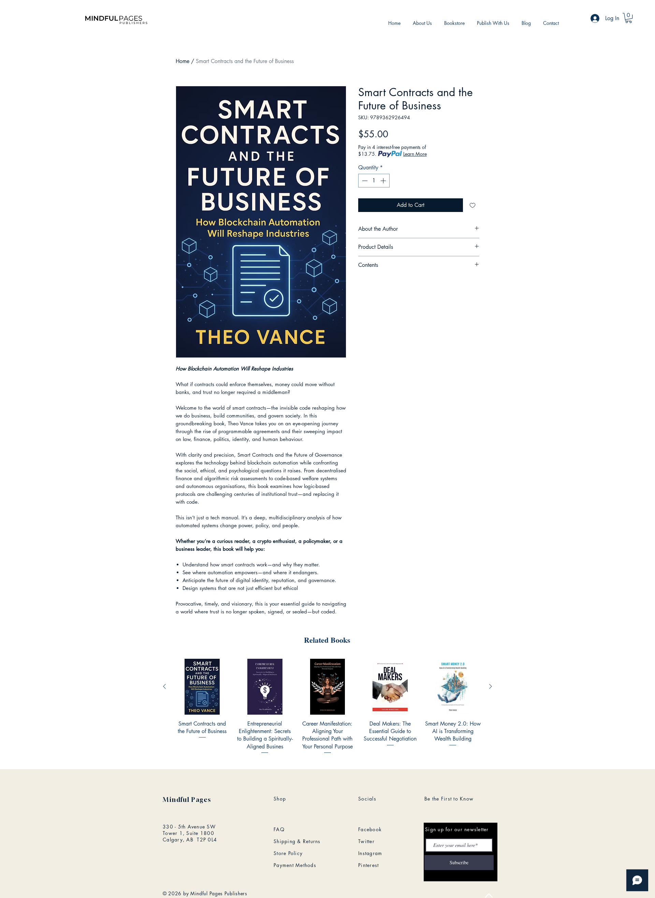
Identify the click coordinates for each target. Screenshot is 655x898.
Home (182, 61)
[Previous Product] (164, 686)
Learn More (415, 154)
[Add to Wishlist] (472, 205)
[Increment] (384, 180)
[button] (629, 18)
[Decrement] (364, 180)
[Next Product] (490, 686)
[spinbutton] (374, 180)
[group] (327, 706)
